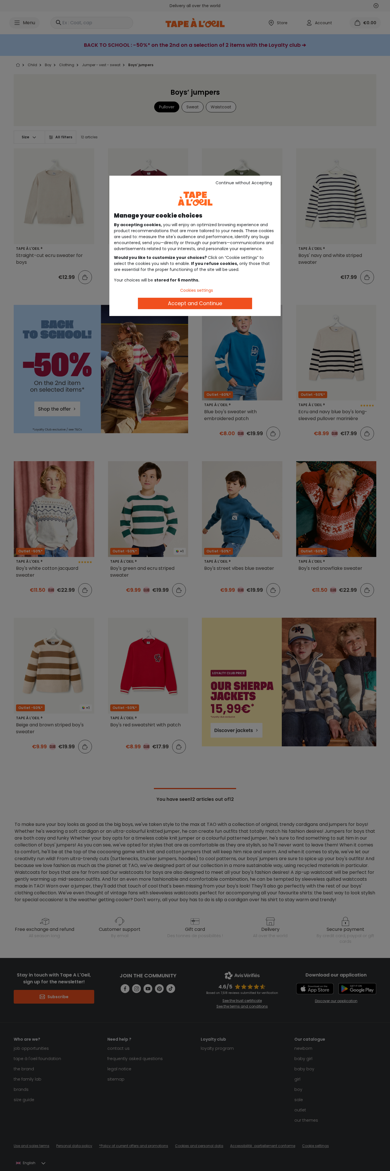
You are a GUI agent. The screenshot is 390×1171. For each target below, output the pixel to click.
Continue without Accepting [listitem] (244, 183)
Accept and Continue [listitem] (195, 303)
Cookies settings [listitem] (196, 290)
